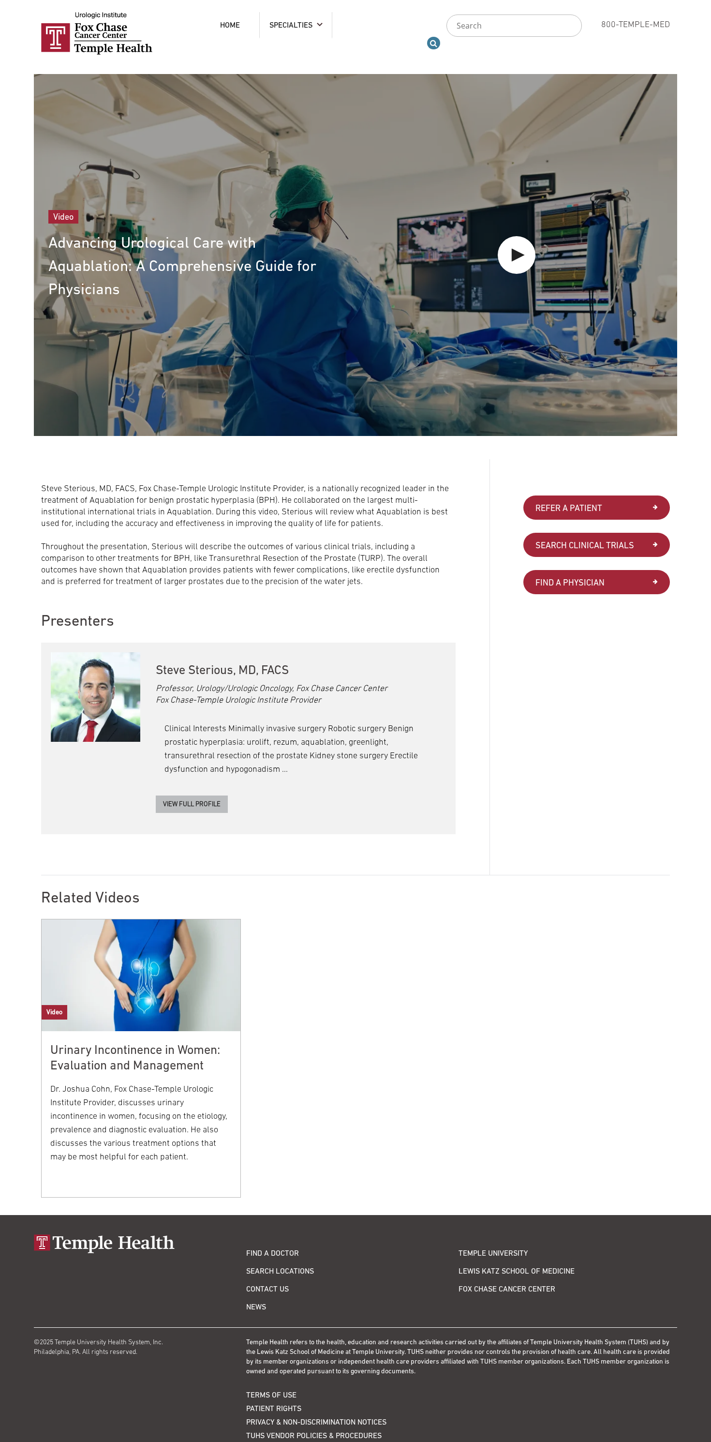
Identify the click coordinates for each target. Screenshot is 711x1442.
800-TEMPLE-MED (635, 24)
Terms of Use (271, 1394)
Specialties (290, 24)
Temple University (493, 1252)
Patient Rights (273, 1408)
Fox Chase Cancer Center (507, 1288)
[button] (516, 255)
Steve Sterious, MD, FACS (222, 669)
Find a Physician (570, 582)
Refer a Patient (568, 508)
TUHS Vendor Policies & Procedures (314, 1435)
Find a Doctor (272, 1252)
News (256, 1306)
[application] (355, 255)
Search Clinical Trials (584, 545)
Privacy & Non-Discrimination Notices (316, 1421)
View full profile (192, 804)
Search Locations (280, 1270)
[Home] (140, 1243)
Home (230, 24)
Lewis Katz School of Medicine (517, 1270)
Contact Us (267, 1288)
